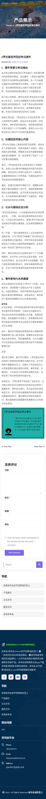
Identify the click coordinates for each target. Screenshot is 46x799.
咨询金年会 (8, 614)
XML (3, 729)
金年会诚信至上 (35, 792)
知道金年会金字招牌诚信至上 (16, 585)
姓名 (7, 498)
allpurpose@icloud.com (15, 758)
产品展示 (7, 593)
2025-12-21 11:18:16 (20, 62)
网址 (7, 524)
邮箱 (7, 511)
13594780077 (11, 749)
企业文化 (7, 600)
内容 (7, 470)
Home (9, 25)
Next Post (38, 446)
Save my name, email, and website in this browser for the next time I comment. (23, 541)
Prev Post (7, 446)
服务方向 (7, 607)
